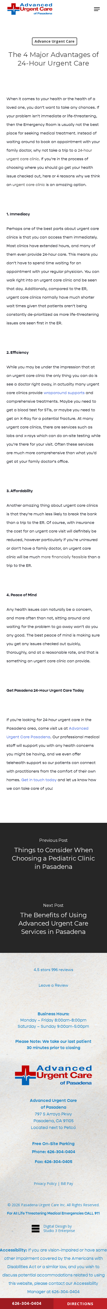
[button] (97, 9)
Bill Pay (67, 1183)
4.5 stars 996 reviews (53, 969)
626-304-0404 (65, 1291)
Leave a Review (53, 985)
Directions (80, 1303)
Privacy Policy (45, 1183)
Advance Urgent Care (55, 41)
